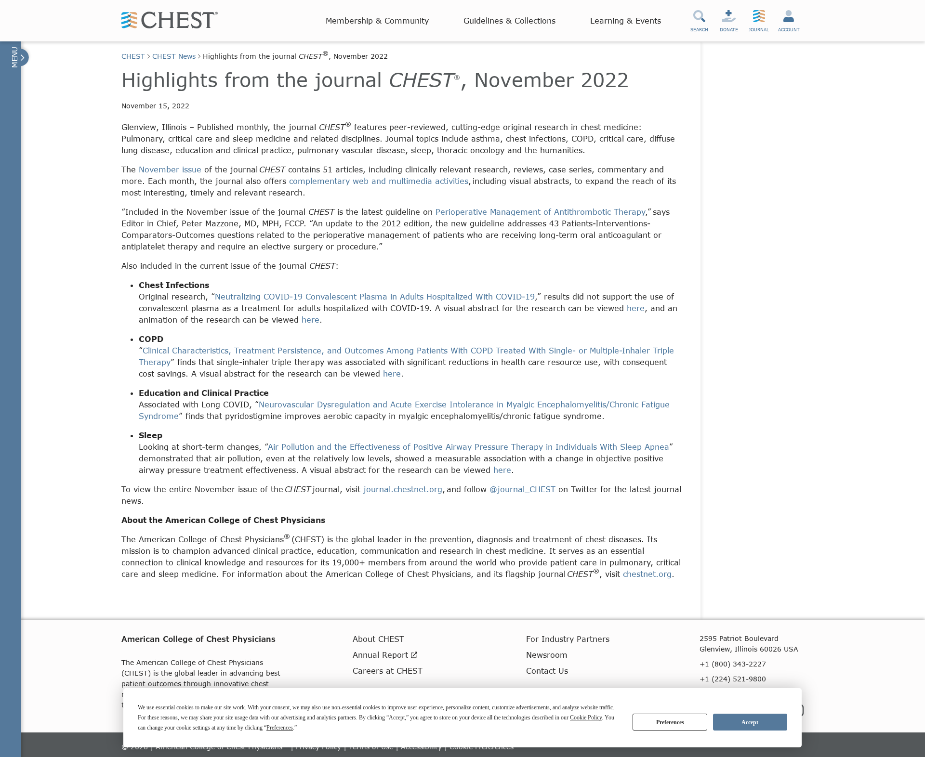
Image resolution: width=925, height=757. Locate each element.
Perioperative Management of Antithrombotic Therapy (540, 211)
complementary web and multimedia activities (378, 180)
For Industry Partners (567, 638)
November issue (171, 169)
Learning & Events (625, 20)
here (636, 308)
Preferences (670, 722)
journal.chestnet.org (402, 489)
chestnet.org (647, 573)
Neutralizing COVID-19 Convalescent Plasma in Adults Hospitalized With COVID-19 (375, 296)
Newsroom (547, 654)
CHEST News (174, 56)
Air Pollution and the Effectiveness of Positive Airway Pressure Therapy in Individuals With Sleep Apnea (468, 446)
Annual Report (382, 654)
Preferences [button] (279, 727)
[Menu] (19, 57)
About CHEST (378, 638)
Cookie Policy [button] (586, 717)
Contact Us (547, 670)
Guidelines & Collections (509, 20)
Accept (749, 722)
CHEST (133, 56)
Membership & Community (377, 20)
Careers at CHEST (388, 670)
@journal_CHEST (523, 489)
